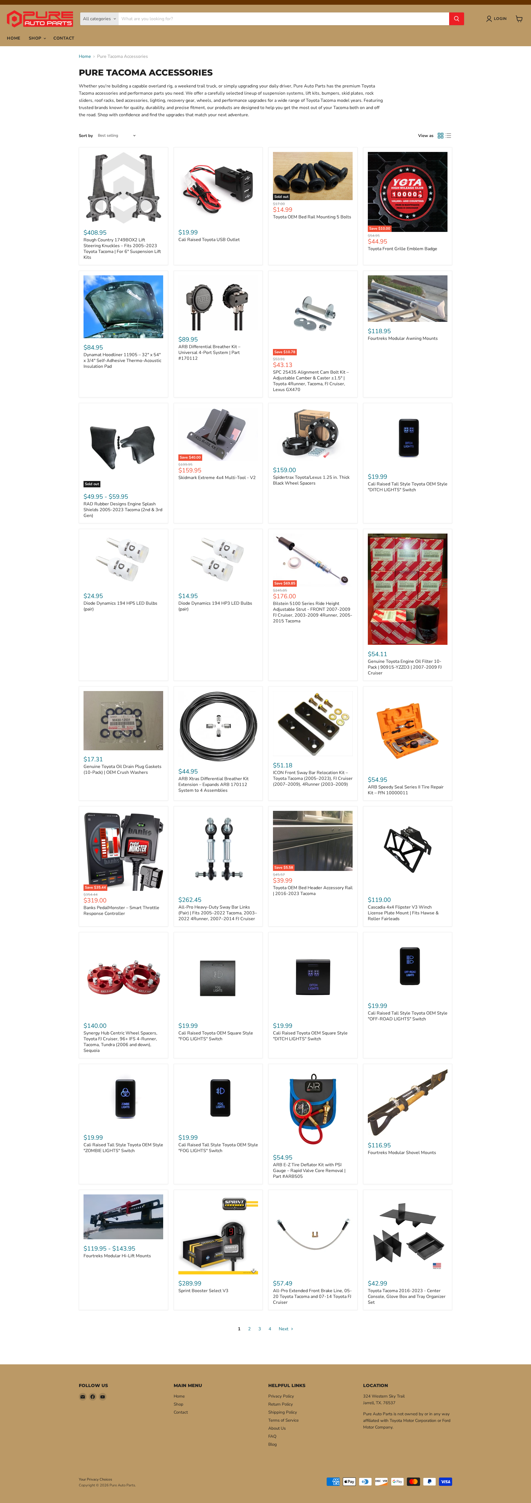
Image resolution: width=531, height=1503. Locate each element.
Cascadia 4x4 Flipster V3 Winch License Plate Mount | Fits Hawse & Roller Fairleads (403, 913)
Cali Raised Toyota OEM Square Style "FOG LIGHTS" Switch (215, 1036)
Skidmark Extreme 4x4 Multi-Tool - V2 (217, 478)
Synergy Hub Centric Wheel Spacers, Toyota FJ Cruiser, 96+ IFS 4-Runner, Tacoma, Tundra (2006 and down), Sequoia (120, 1042)
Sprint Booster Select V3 (203, 1291)
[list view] (448, 135)
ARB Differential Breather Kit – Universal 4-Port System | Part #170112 (209, 352)
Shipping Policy (282, 1412)
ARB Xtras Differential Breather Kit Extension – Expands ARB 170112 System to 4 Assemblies (213, 784)
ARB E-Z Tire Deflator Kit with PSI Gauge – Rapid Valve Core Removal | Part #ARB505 (309, 1170)
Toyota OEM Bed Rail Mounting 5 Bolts (312, 217)
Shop (36, 38)
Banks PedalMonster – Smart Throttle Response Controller (121, 911)
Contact (63, 38)
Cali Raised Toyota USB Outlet (209, 240)
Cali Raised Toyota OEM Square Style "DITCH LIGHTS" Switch (310, 1036)
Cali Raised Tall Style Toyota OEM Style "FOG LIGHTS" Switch (218, 1148)
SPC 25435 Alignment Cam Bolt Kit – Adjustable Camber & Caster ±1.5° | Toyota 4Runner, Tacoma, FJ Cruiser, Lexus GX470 (311, 381)
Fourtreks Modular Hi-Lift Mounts (117, 1256)
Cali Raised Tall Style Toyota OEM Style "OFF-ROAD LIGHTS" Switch (407, 1016)
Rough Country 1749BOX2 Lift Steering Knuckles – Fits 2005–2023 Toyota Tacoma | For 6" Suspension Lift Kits (122, 248)
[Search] (456, 18)
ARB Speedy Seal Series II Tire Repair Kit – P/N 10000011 (406, 790)
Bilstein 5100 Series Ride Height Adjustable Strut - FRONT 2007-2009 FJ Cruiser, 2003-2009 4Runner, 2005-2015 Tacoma (312, 612)
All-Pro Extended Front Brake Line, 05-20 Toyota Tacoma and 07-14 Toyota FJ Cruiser (312, 1296)
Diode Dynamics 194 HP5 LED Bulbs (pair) (120, 606)
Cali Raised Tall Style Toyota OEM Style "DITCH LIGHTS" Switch (407, 487)
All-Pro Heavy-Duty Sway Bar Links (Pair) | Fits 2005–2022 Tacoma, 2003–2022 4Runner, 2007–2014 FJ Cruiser (217, 913)
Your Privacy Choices (95, 1479)
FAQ (272, 1436)
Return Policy (280, 1404)
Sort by (86, 135)
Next (284, 1329)
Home (13, 38)
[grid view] (440, 135)
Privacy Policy (281, 1396)
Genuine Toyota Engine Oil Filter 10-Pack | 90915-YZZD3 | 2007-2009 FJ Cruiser (405, 667)
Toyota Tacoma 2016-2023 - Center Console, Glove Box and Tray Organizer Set (407, 1296)
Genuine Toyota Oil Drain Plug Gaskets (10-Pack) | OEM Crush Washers (123, 769)
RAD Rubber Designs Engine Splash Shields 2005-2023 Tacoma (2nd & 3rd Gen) (123, 510)
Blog (272, 1444)
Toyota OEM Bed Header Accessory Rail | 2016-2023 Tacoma (313, 891)
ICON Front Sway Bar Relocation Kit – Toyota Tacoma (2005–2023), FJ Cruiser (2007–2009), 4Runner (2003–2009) (313, 778)
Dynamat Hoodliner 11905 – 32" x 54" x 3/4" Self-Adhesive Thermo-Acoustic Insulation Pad (122, 360)
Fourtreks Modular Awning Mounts (403, 338)
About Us (277, 1428)
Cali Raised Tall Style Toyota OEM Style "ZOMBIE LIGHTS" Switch (123, 1148)
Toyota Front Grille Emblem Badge (402, 249)
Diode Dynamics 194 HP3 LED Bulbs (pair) (215, 606)
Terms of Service (283, 1420)
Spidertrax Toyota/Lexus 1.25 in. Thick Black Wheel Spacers (311, 480)
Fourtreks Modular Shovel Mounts (402, 1153)
